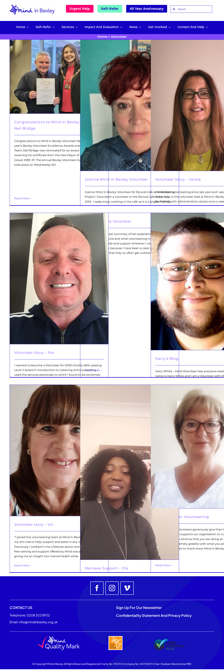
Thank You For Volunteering (182, 517)
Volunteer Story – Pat (34, 353)
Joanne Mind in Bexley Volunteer (116, 179)
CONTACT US (21, 607)
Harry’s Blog (166, 358)
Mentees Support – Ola (106, 568)
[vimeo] (127, 588)
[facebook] (97, 588)
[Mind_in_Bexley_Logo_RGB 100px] (32, 6)
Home (102, 37)
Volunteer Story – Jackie (178, 179)
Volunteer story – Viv (33, 524)
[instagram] (112, 588)
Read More (21, 198)
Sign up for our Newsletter (139, 607)
